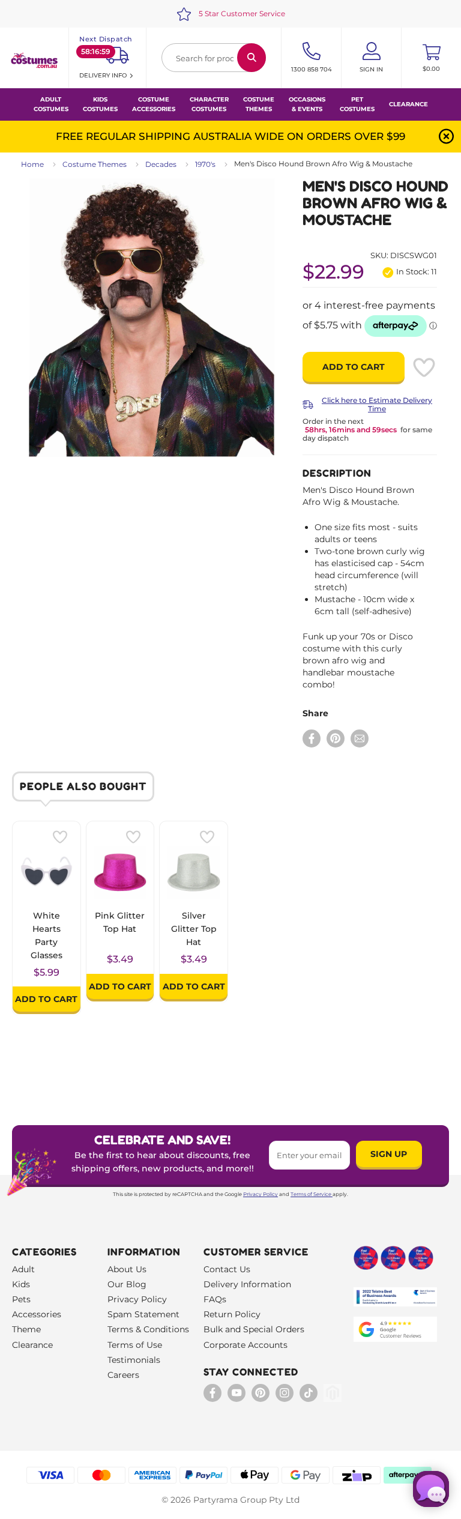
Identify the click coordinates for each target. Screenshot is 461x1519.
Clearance (408, 104)
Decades (160, 164)
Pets (21, 1299)
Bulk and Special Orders (253, 1329)
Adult (23, 1269)
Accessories (36, 1314)
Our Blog (126, 1284)
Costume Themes (94, 164)
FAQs (214, 1299)
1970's (205, 164)
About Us (126, 1269)
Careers (123, 1375)
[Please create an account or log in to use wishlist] (424, 367)
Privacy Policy (260, 1194)
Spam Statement (143, 1314)
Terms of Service (311, 1194)
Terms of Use (134, 1344)
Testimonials (133, 1359)
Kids (21, 1284)
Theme (26, 1329)
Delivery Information (247, 1284)
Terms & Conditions (148, 1329)
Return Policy (232, 1314)
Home (32, 164)
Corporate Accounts (245, 1344)
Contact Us (226, 1269)
